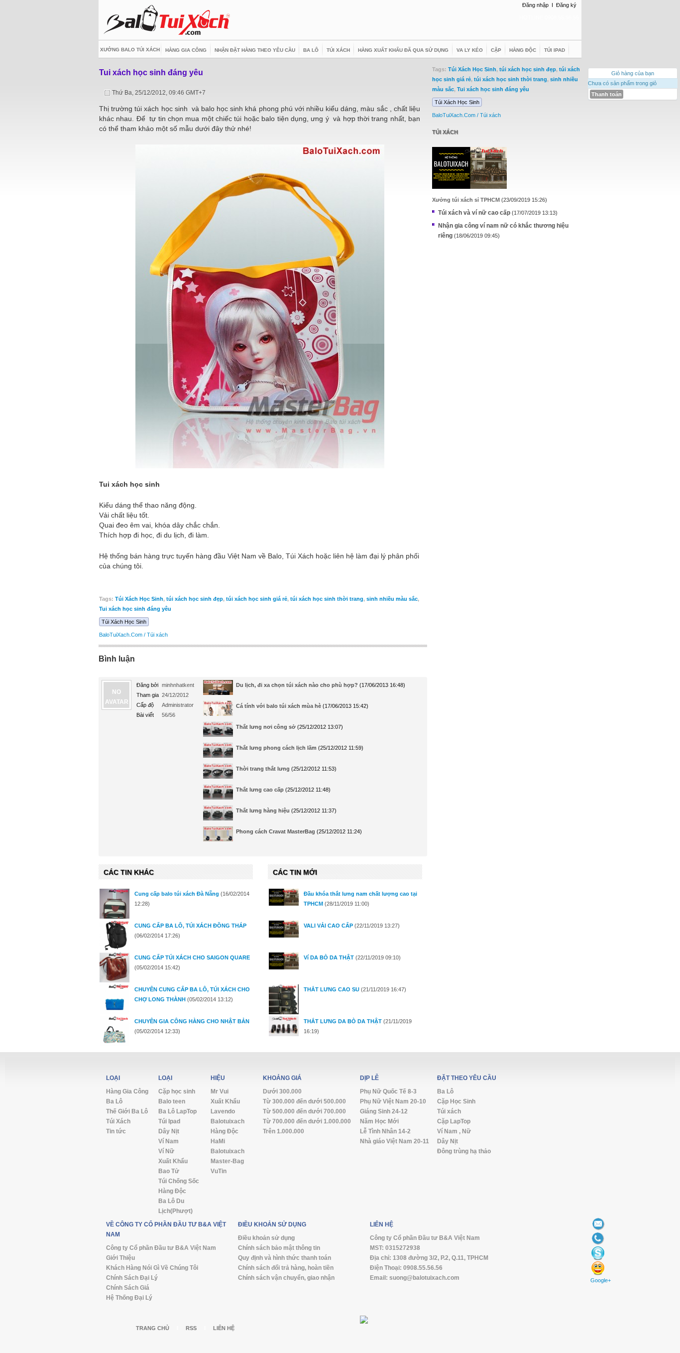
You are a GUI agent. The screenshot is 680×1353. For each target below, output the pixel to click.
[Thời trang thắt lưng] (218, 772)
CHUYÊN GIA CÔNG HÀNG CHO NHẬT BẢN (191, 1021)
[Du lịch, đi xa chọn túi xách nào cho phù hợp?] (218, 690)
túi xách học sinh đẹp (194, 599)
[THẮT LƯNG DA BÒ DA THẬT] (284, 1026)
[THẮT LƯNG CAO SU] (284, 1004)
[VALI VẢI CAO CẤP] (284, 929)
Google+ (600, 1280)
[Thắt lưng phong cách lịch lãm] (218, 751)
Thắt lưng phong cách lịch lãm (276, 748)
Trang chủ (152, 1328)
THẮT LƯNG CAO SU (331, 989)
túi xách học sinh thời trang (326, 599)
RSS (191, 1328)
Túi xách (445, 132)
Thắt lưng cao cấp (260, 790)
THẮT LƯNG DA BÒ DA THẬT (343, 1021)
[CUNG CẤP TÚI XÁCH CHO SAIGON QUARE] (114, 967)
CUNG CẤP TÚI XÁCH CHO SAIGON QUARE (192, 957)
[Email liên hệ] (597, 1223)
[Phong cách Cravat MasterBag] (218, 834)
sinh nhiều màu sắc (392, 599)
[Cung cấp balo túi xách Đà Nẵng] (114, 909)
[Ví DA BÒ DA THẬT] (284, 960)
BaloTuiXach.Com (120, 635)
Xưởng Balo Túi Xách (130, 49)
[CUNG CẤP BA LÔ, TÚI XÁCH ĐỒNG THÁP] (114, 935)
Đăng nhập (535, 5)
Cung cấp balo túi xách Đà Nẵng (176, 894)
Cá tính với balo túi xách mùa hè (278, 706)
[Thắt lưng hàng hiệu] (218, 813)
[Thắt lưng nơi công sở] (218, 730)
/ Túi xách (156, 635)
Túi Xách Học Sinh (139, 599)
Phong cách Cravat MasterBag (275, 831)
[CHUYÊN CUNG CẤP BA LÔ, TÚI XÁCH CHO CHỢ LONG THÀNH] (114, 999)
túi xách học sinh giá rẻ (256, 599)
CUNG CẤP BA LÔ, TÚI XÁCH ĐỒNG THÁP (190, 926)
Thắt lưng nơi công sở (266, 727)
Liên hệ (223, 1328)
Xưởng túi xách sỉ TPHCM (466, 200)
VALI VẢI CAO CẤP (328, 926)
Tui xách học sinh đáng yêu (151, 72)
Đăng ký (566, 5)
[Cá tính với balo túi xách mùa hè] (218, 712)
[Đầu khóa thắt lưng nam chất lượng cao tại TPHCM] (284, 897)
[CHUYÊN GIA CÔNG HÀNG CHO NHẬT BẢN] (114, 1031)
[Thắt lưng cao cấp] (218, 793)
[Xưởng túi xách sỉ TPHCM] (469, 168)
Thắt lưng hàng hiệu (263, 810)
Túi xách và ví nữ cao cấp (474, 212)
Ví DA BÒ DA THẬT (329, 957)
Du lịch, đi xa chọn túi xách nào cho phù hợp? (297, 685)
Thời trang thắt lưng (263, 769)
